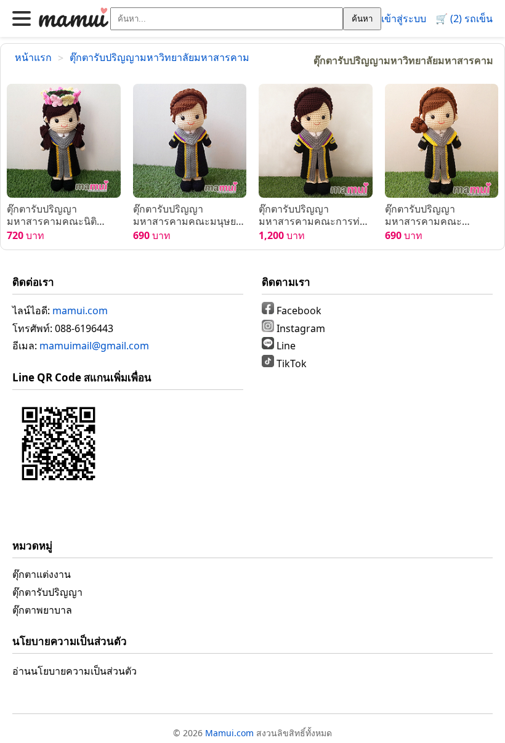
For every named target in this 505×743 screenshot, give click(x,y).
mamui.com (80, 310)
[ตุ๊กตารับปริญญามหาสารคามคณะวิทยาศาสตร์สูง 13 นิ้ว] (442, 141)
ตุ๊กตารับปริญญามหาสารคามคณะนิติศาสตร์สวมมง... (52, 216)
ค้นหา (362, 18)
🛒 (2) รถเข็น (464, 18)
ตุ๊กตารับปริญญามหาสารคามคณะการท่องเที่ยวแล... (315, 216)
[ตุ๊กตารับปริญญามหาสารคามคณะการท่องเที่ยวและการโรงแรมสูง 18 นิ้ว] (316, 141)
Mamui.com (229, 733)
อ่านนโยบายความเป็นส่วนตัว (74, 671)
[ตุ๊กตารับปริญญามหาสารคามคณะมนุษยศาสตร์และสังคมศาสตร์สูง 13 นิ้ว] (190, 141)
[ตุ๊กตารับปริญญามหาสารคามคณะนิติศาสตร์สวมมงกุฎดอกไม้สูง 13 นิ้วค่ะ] (64, 141)
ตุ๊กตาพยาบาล (42, 610)
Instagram (299, 328)
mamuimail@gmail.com (94, 345)
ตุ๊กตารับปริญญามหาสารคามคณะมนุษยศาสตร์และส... (184, 216)
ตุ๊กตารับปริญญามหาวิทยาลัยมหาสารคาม (159, 57)
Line (285, 345)
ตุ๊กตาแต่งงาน (41, 574)
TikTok (290, 363)
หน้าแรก (33, 57)
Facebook (297, 310)
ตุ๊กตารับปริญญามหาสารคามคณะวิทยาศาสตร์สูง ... (423, 216)
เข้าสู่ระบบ (403, 18)
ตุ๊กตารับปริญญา (47, 592)
